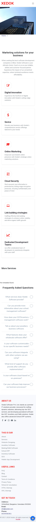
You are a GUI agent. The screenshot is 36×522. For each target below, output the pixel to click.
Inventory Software (8, 454)
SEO (3, 457)
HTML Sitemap (7, 488)
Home (4, 36)
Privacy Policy (6, 482)
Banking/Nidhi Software (10, 448)
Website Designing (8, 442)
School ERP (6, 451)
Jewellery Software (8, 445)
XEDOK (7, 3)
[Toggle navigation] (33, 3)
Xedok (18, 519)
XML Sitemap (6, 491)
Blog (3, 473)
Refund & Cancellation (9, 485)
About (4, 437)
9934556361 (7, 514)
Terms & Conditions (8, 479)
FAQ (3, 471)
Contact (4, 476)
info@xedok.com (7, 509)
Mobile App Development (11, 459)
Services (4, 439)
